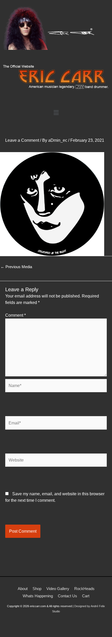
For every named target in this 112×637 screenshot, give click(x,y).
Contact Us (67, 596)
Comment (15, 315)
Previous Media (16, 267)
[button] (56, 113)
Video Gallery (57, 588)
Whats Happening (38, 596)
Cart (85, 596)
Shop (37, 588)
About (23, 588)
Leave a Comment (22, 140)
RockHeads (84, 588)
